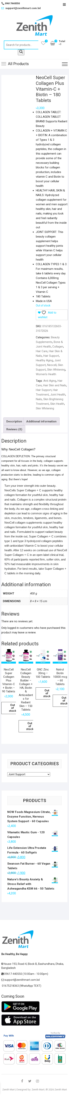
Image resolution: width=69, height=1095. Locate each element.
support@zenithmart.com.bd (23, 8)
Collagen (57, 346)
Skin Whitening (56, 369)
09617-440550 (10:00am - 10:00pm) (26, 973)
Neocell (52, 365)
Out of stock (12, 708)
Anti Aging (49, 380)
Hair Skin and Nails (54, 385)
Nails (39, 399)
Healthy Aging (44, 360)
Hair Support (51, 356)
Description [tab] (14, 421)
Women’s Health (46, 374)
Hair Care (42, 351)
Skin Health (57, 404)
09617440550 (10, 3)
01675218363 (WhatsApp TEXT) (21, 985)
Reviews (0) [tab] (14, 429)
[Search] (21, 52)
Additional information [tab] (41, 421)
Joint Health (57, 394)
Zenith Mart (8, 1089)
